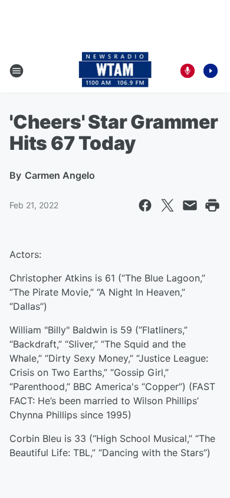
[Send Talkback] (187, 71)
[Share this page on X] (167, 205)
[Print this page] (212, 205)
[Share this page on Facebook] (145, 205)
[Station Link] (115, 71)
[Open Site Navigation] (16, 71)
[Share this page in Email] (190, 205)
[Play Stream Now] (210, 71)
